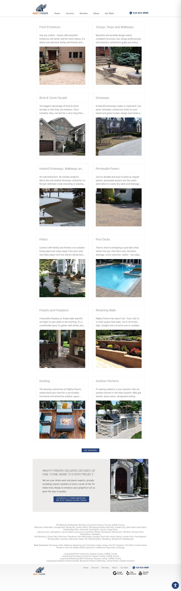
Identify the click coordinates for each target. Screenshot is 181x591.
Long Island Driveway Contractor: (76, 556)
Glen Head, (131, 527)
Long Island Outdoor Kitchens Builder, (62, 561)
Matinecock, (117, 532)
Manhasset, (106, 532)
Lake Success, (43, 532)
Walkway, (68, 545)
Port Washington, (85, 536)
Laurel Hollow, (68, 532)
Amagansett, (60, 527)
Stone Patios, (113, 561)
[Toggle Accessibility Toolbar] (175, 585)
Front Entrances (49, 27)
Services (70, 13)
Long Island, (91, 525)
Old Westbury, (40, 536)
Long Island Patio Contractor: (77, 554)
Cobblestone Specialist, (105, 547)
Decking (44, 381)
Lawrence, (79, 532)
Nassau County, (104, 525)
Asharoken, (49, 527)
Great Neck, (141, 527)
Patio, (61, 545)
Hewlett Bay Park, (71, 529)
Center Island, (82, 527)
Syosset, (64, 539)
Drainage (120, 547)
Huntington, (94, 529)
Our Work (109, 13)
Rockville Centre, (108, 536)
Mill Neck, (127, 532)
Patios (43, 239)
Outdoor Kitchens (107, 381)
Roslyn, (119, 536)
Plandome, (72, 536)
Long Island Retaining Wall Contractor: (77, 558)
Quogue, (96, 536)
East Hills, (110, 527)
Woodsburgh (127, 539)
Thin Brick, (129, 545)
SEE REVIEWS (90, 450)
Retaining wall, (79, 545)
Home (57, 13)
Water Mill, (83, 539)
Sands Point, (128, 536)
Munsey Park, (138, 532)
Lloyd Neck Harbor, (92, 532)
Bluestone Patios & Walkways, (93, 561)
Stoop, (105, 545)
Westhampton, (95, 539)
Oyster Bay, (52, 536)
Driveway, (53, 545)
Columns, (69, 547)
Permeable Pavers (107, 168)
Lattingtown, (55, 532)
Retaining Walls (106, 310)
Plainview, (62, 536)
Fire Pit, (112, 545)
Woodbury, (106, 539)
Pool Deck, (91, 545)
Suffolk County (118, 525)
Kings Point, (112, 529)
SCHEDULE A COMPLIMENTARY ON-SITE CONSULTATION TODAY (71, 499)
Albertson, (38, 527)
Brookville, (70, 527)
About (96, 13)
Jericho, (103, 529)
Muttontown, (85, 534)
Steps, (99, 545)
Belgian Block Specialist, (84, 547)
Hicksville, (84, 529)
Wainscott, (73, 539)
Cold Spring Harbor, (97, 527)
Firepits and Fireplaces (54, 310)
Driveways (102, 98)
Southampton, (54, 539)
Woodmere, (117, 539)
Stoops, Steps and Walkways (115, 27)
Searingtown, (141, 536)
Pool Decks (103, 239)
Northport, (96, 534)
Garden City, (120, 527)
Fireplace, (120, 545)
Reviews (84, 13)
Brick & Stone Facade (53, 98)
